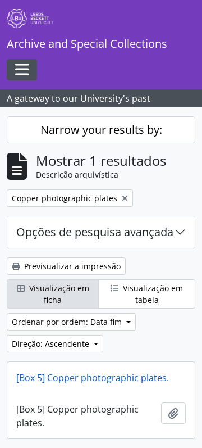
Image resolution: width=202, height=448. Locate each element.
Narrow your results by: (101, 129)
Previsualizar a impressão (71, 266)
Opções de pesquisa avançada (94, 231)
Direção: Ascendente (51, 343)
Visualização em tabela (152, 294)
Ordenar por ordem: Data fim (68, 321)
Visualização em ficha (58, 294)
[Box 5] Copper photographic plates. (92, 378)
